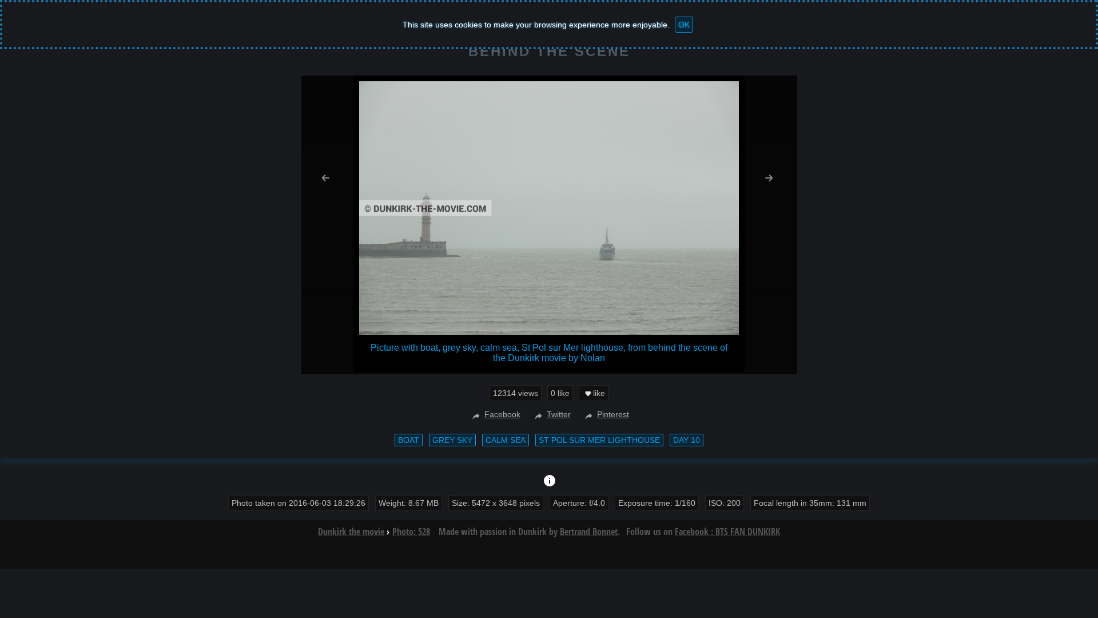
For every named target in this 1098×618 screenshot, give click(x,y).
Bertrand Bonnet (589, 531)
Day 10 (686, 440)
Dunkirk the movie (351, 531)
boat (408, 440)
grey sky (452, 440)
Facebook (502, 414)
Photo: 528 (411, 531)
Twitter (559, 414)
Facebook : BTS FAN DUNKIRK (727, 531)
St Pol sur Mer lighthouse (599, 440)
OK (684, 24)
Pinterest (613, 414)
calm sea (506, 440)
